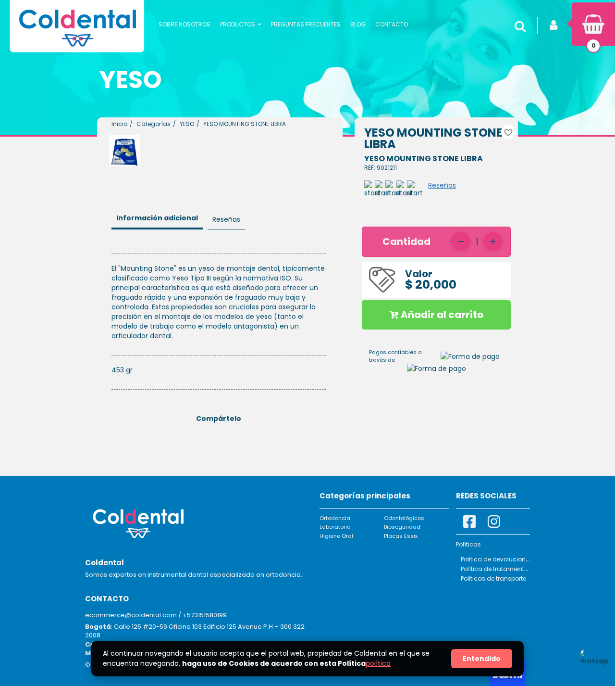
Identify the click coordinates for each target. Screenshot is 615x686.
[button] (240, 24)
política (378, 663)
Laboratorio (335, 527)
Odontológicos (404, 518)
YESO (187, 124)
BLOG (358, 24)
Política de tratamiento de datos (508, 569)
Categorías (153, 124)
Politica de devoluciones (496, 559)
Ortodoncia (335, 518)
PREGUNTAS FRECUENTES (306, 24)
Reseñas (442, 185)
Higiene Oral (336, 536)
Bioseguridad (402, 527)
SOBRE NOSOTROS (184, 24)
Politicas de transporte (493, 578)
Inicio (119, 124)
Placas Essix (401, 536)
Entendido (482, 658)
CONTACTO (391, 24)
